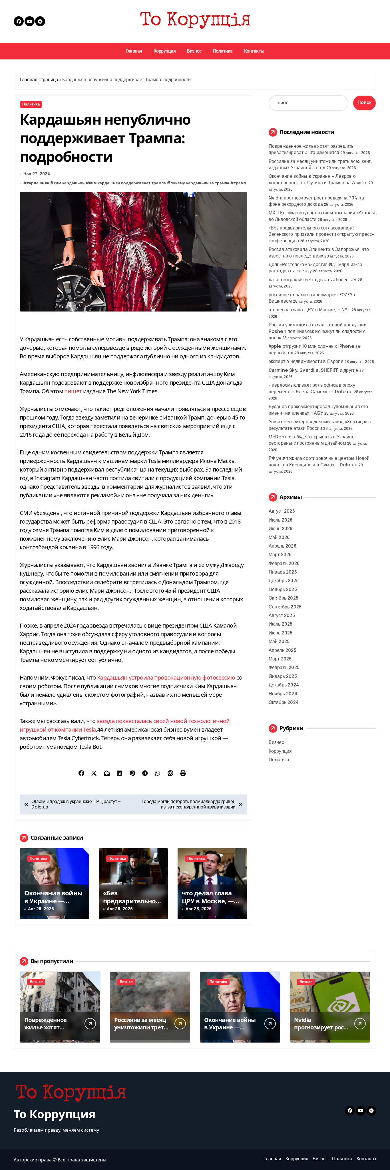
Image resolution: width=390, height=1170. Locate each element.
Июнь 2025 (281, 633)
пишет (73, 391)
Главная (134, 51)
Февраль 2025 (284, 667)
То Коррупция (55, 1114)
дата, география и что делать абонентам (313, 279)
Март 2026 (280, 554)
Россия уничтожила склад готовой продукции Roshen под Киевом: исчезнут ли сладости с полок (318, 331)
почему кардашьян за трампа (199, 183)
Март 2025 (280, 659)
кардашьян (38, 183)
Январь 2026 (283, 572)
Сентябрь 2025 (285, 607)
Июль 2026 (281, 520)
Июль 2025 (281, 624)
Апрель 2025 (282, 650)
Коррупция (165, 51)
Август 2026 (282, 511)
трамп (240, 183)
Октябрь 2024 (284, 702)
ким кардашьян (69, 183)
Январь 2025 (283, 676)
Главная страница (39, 79)
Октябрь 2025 (283, 598)
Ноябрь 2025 (283, 589)
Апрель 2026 (282, 546)
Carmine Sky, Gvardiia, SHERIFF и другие (313, 370)
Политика (223, 51)
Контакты (254, 51)
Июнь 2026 (281, 528)
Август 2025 (282, 615)
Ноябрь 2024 (283, 694)
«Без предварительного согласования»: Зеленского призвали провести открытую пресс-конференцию (321, 234)
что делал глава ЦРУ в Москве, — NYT (208, 901)
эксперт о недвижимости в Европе (306, 361)
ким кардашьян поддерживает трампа (127, 183)
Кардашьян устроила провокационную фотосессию (166, 677)
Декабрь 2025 (284, 580)
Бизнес (194, 51)
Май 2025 (279, 641)
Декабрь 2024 (284, 685)
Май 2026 (279, 537)
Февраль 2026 (284, 563)
